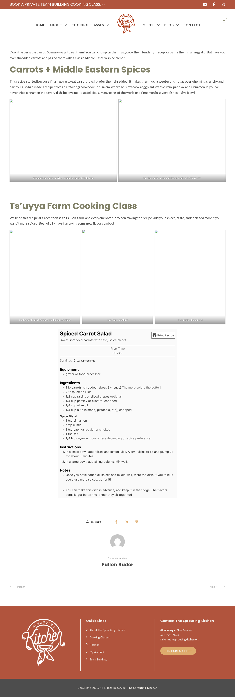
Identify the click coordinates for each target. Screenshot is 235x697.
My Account (97, 652)
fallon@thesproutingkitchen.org (180, 639)
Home (40, 25)
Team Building (98, 659)
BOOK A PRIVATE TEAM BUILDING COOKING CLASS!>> (57, 4)
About (56, 25)
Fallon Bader (117, 564)
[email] (205, 4)
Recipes (94, 644)
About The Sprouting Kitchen (107, 630)
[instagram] (223, 4)
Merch (149, 25)
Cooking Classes (88, 25)
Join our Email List (178, 651)
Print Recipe (165, 335)
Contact (192, 25)
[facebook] (214, 4)
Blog (169, 25)
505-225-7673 (169, 634)
